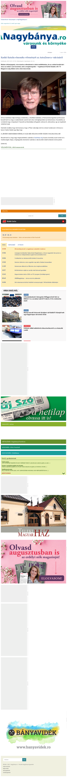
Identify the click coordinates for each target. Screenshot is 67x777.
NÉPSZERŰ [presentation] (11, 245)
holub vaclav (5, 461)
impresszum (6, 766)
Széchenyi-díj (38, 138)
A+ (32, 61)
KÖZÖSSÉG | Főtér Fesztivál (11, 447)
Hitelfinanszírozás (7, 469)
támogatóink (6, 770)
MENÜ (33, 47)
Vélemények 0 (20, 61)
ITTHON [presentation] (20, 245)
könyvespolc (12, 19)
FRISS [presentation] (4, 245)
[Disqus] (33, 172)
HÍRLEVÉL (5, 211)
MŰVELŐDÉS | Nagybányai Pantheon (13, 442)
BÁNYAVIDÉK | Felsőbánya (10, 453)
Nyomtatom (27, 61)
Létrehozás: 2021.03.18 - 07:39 (8, 61)
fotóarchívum (4, 19)
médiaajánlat (6, 772)
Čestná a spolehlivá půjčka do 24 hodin (12, 465)
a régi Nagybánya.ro (21, 19)
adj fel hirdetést (6, 473)
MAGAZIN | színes (8, 424)
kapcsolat (5, 768)
